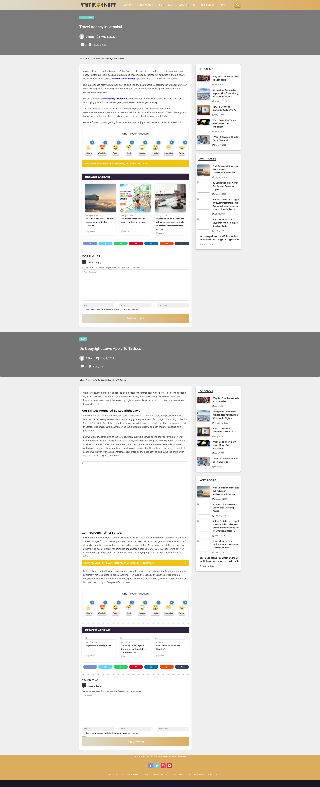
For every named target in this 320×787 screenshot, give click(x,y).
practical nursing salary (137, 785)
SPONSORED (86, 17)
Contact (154, 782)
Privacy (166, 782)
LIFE (160, 4)
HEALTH (170, 4)
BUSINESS (128, 4)
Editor (126, 656)
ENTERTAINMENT (145, 4)
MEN (194, 4)
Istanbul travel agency (124, 78)
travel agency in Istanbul (114, 98)
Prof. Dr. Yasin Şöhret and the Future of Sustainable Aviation (100, 222)
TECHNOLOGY (207, 4)
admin (92, 231)
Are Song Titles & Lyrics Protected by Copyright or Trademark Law (134, 649)
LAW (83, 339)
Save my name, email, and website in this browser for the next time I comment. (112, 310)
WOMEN (183, 4)
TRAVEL (222, 4)
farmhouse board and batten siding (174, 785)
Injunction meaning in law (98, 645)
